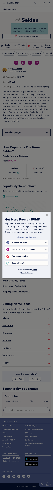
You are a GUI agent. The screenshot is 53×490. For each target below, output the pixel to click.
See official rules (27, 273)
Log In (34, 270)
